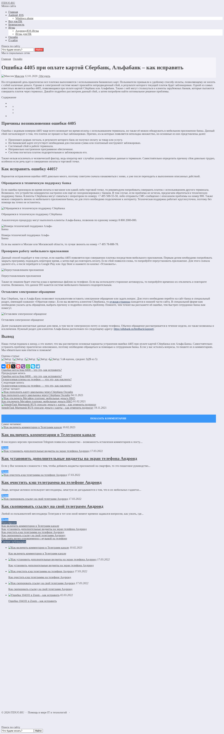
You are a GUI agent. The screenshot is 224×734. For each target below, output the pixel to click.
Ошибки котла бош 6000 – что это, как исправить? (31, 369)
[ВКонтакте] (3, 366)
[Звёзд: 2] (19, 359)
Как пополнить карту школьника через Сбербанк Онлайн (35, 395)
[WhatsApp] (28, 366)
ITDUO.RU (8, 2)
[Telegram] (38, 366)
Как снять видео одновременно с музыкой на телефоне (34, 538)
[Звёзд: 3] (32, 359)
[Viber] (23, 366)
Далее (4, 447)
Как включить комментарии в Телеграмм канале (48, 434)
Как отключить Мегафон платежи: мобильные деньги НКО (36, 401)
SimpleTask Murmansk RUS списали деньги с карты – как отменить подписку (47, 407)
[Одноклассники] (8, 366)
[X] (13, 366)
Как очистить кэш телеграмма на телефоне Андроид (51, 482)
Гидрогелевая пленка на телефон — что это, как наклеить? (36, 379)
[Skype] (33, 366)
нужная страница (120, 301)
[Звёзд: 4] (44, 359)
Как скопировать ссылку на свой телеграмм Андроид (52, 506)
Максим (19, 76)
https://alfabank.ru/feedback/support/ (134, 328)
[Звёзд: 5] (56, 359)
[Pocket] (18, 366)
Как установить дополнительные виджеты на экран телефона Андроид (69, 458)
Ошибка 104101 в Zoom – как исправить (32, 601)
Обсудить (44, 76)
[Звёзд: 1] (7, 359)
